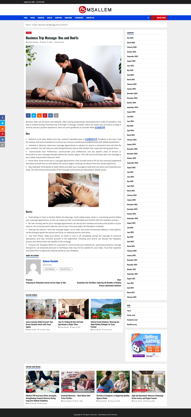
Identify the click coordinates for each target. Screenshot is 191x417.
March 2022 (131, 246)
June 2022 (130, 232)
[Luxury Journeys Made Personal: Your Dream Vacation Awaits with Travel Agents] (41, 309)
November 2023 (132, 153)
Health (49, 17)
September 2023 (132, 163)
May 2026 (130, 38)
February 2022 (131, 251)
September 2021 (132, 274)
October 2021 (131, 269)
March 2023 (131, 190)
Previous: (46, 281)
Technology (79, 17)
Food (25, 17)
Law (29, 390)
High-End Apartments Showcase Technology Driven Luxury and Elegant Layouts (147, 396)
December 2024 (132, 93)
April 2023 (130, 186)
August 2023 (131, 167)
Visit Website (50, 269)
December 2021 (132, 260)
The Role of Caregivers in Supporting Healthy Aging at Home (112, 396)
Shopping (58, 17)
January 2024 (131, 144)
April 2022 (130, 241)
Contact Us (90, 17)
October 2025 (131, 52)
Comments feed (132, 320)
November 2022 (132, 209)
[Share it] (2, 139)
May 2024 (130, 126)
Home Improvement (140, 390)
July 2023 (130, 172)
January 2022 (131, 255)
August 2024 (131, 112)
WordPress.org (132, 324)
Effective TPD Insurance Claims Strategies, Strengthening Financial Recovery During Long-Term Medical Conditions (41, 398)
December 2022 (132, 204)
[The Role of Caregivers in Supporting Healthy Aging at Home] (113, 382)
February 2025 (131, 84)
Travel (32, 17)
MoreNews (103, 415)
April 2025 (130, 75)
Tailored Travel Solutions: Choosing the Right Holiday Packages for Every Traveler (105, 324)
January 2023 (131, 200)
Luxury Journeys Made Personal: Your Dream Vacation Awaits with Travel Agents (39, 324)
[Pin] (2, 133)
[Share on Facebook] (2, 117)
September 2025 (132, 56)
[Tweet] (2, 122)
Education (68, 17)
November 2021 (132, 264)
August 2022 (131, 223)
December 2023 (132, 149)
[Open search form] (148, 18)
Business (41, 17)
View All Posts (65, 269)
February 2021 (131, 297)
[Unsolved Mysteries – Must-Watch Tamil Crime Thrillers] (78, 382)
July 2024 (130, 116)
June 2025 (130, 65)
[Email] (2, 144)
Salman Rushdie (33, 42)
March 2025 (131, 79)
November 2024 (132, 98)
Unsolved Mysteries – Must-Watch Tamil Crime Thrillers (75, 396)
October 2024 (131, 102)
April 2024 (130, 130)
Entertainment (68, 390)
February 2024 (131, 139)
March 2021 (130, 292)
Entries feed (131, 315)
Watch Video (161, 17)
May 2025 (130, 70)
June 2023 (130, 177)
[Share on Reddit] (2, 128)
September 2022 (132, 218)
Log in (129, 310)
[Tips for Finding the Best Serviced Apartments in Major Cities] (73, 309)
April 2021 (130, 288)
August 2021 (131, 278)
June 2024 (130, 121)
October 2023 (131, 158)
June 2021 (130, 283)
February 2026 (132, 47)
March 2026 (131, 42)
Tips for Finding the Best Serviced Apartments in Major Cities (70, 323)
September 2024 (132, 107)
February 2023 (131, 195)
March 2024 (131, 135)
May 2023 (130, 181)
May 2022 (130, 237)
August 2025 (131, 61)
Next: (99, 282)
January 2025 (131, 89)
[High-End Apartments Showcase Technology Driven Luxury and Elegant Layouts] (148, 382)
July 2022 (130, 227)
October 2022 (131, 214)
